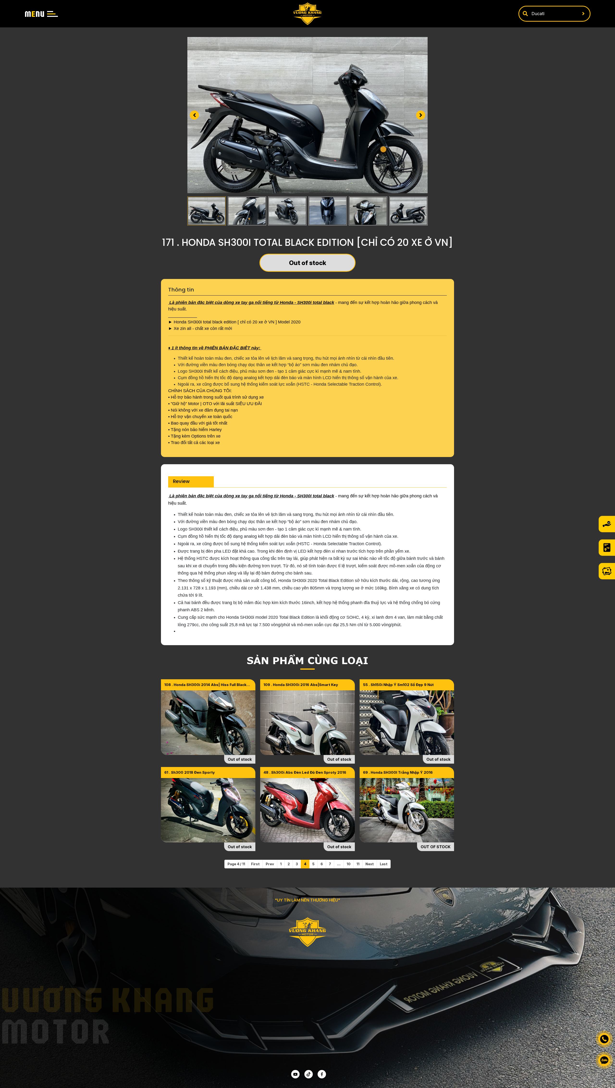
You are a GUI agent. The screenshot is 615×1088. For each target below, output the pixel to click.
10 (349, 864)
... (339, 864)
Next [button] (420, 115)
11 (358, 864)
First (255, 864)
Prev (270, 864)
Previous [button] (194, 115)
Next (369, 864)
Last (383, 864)
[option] (307, 115)
